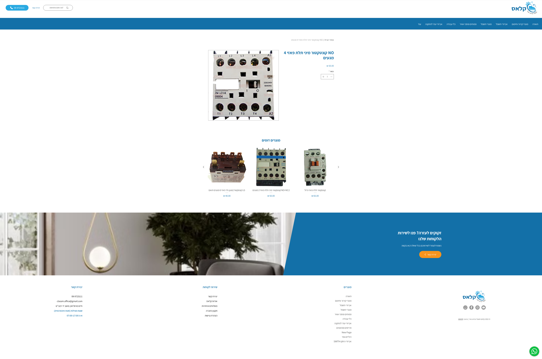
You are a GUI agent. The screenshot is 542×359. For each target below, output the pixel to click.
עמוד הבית (329, 39)
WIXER (460, 319)
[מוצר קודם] (338, 167)
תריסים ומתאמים (343, 327)
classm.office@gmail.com (69, 301)
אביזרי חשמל (345, 305)
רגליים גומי (346, 336)
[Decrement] (331, 76)
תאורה (348, 296)
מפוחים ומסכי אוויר (343, 314)
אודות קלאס (211, 301)
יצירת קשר (36, 7)
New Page (346, 332)
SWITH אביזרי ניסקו (342, 341)
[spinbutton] (327, 76)
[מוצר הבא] (203, 167)
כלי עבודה (347, 318)
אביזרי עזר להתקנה (342, 323)
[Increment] (323, 76)
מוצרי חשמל (346, 309)
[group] (271, 173)
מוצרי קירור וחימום (343, 300)
